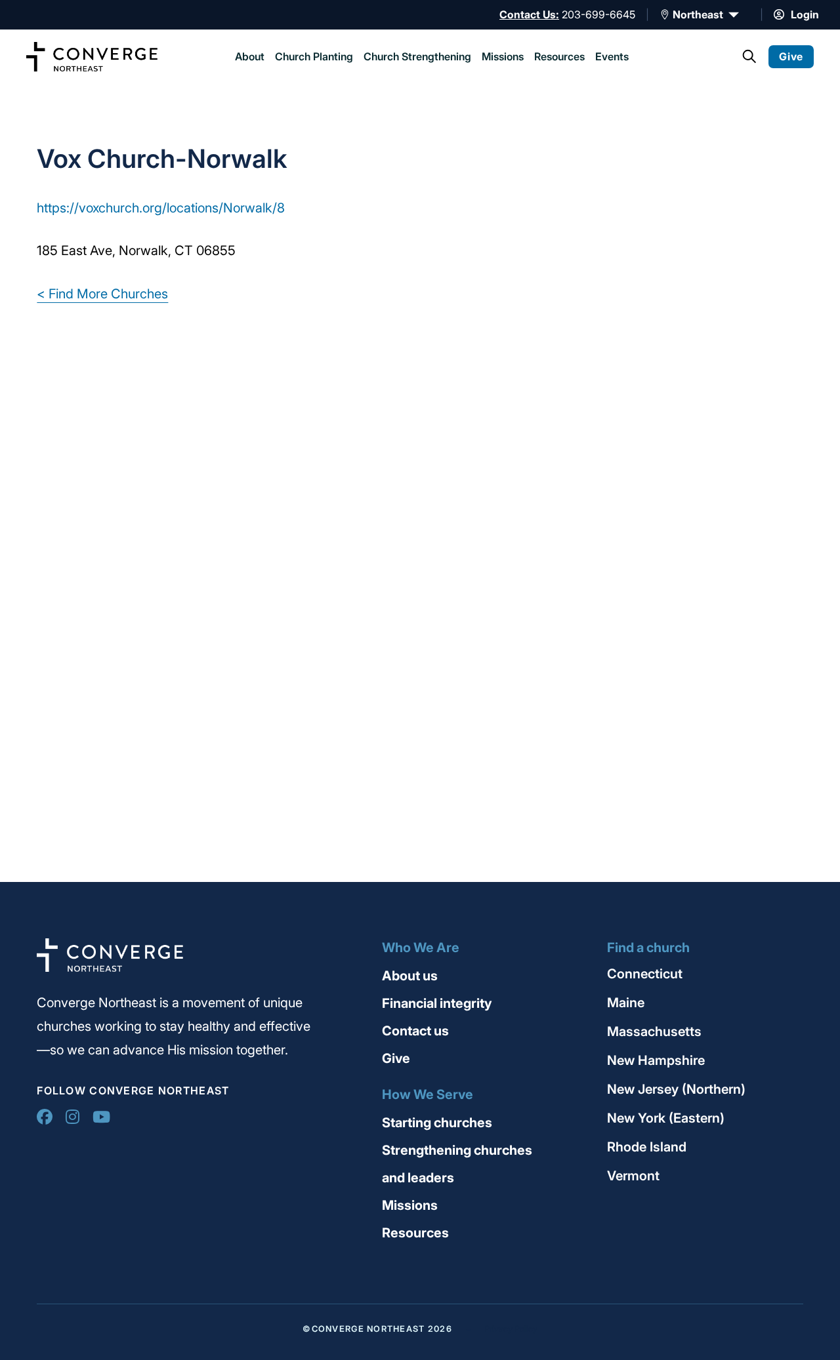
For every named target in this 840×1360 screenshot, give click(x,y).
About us (410, 976)
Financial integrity (437, 1003)
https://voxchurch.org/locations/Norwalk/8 (161, 208)
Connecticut (644, 974)
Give (650, 56)
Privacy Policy (510, 1329)
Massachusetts (654, 1031)
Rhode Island (646, 1147)
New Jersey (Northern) (676, 1089)
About (249, 56)
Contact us (415, 1031)
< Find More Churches (102, 294)
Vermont (633, 1176)
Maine (625, 1002)
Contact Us (527, 14)
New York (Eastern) (665, 1118)
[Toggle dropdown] (665, 14)
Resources (559, 56)
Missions (503, 56)
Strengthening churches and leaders (457, 1164)
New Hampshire (656, 1060)
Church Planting (314, 56)
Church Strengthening (417, 56)
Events (612, 56)
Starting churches (437, 1122)
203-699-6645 (598, 14)
